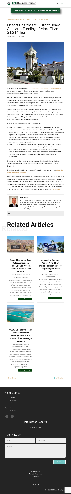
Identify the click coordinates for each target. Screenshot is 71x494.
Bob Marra (12, 36)
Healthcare (43, 19)
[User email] (9, 213)
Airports (56, 275)
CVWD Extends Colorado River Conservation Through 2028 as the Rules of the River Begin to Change (20, 335)
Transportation (50, 277)
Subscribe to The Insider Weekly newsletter (35, 10)
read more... (25, 299)
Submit (58, 462)
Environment (26, 275)
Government (31, 19)
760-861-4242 (13, 411)
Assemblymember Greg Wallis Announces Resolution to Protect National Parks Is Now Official (21, 266)
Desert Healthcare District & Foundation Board (46, 89)
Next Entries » (59, 378)
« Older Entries (11, 378)
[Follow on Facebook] (6, 416)
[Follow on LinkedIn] (12, 416)
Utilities (22, 346)
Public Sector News (15, 19)
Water (27, 346)
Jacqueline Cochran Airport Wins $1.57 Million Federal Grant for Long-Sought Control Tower (50, 266)
